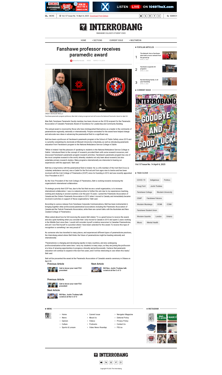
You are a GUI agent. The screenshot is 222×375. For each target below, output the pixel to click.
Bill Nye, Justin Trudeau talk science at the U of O (114, 269)
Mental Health (152, 222)
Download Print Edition (99, 16)
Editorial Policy (122, 318)
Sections (97, 40)
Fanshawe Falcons (154, 198)
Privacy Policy (121, 321)
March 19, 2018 (99, 60)
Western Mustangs (144, 204)
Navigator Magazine (124, 314)
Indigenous (154, 180)
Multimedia (135, 40)
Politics (167, 180)
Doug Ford (141, 186)
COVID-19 (141, 180)
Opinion (64, 321)
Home (83, 40)
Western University (164, 192)
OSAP (139, 198)
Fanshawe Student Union (147, 210)
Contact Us (120, 324)
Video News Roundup (97, 327)
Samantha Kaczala (78, 60)
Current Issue (116, 40)
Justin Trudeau (156, 186)
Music (139, 222)
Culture (64, 324)
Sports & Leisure (68, 327)
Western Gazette (144, 216)
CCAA (169, 204)
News (89, 60)
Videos (91, 321)
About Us (92, 318)
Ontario (169, 216)
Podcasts (92, 324)
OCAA (159, 204)
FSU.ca (118, 327)
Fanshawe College (144, 192)
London (159, 216)
